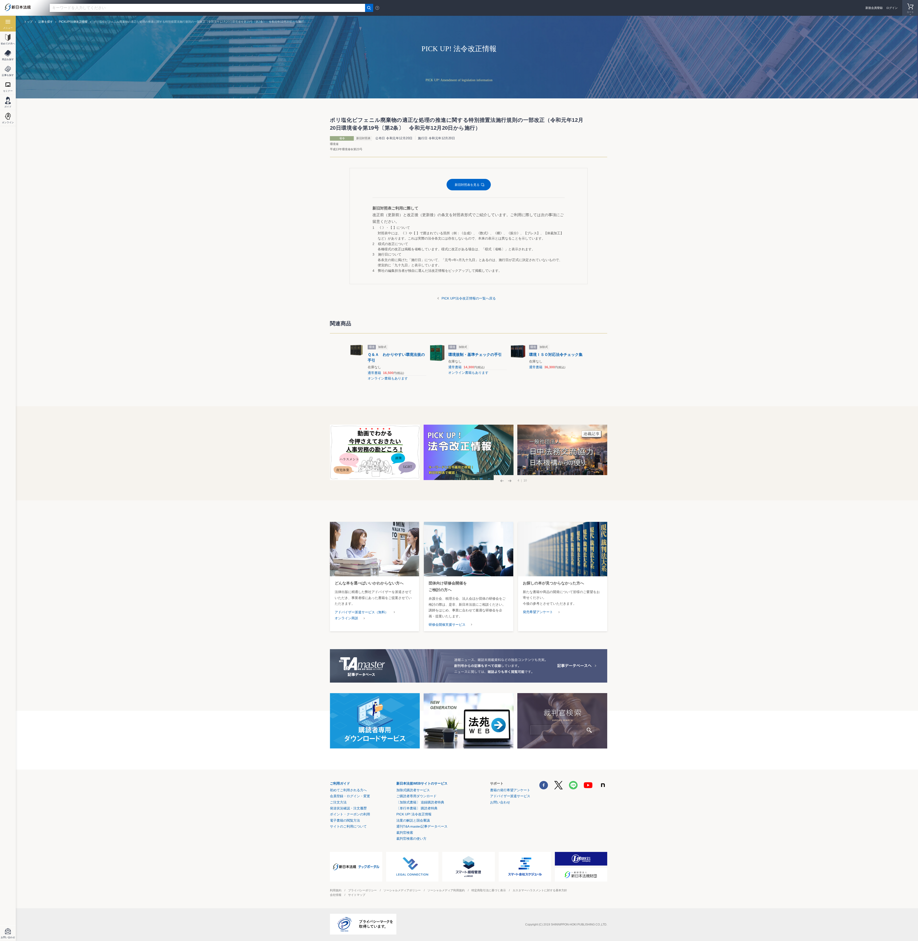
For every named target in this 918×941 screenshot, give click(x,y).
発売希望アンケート (538, 612)
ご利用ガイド (340, 783)
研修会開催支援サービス (447, 624)
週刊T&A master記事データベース (422, 826)
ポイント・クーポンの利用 (350, 814)
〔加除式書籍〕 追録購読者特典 (420, 802)
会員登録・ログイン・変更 (350, 796)
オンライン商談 (346, 618)
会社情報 (335, 895)
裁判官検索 (404, 832)
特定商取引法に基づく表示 (488, 890)
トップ (28, 21)
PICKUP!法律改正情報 (73, 21)
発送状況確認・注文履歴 (348, 808)
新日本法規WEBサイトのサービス (422, 783)
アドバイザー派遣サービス (510, 796)
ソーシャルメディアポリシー (402, 890)
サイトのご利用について (348, 826)
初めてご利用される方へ (348, 790)
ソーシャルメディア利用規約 (446, 890)
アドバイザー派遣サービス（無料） (361, 612)
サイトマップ (356, 895)
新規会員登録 (874, 8)
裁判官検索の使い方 (411, 838)
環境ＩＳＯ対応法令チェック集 (556, 355)
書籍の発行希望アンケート (510, 790)
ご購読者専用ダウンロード (416, 796)
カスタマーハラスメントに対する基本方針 (540, 890)
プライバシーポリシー (362, 890)
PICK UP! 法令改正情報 (414, 814)
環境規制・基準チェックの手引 (475, 355)
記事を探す (45, 21)
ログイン (892, 8)
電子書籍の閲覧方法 (345, 820)
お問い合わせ (500, 802)
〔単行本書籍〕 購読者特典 (416, 808)
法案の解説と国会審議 (413, 820)
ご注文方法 (338, 802)
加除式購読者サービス (413, 790)
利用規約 (335, 890)
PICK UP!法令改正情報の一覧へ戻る (469, 298)
